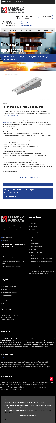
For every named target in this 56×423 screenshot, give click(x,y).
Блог (32, 255)
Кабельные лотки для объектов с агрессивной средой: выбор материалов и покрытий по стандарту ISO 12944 (26, 361)
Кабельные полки (7, 122)
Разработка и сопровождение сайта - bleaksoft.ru (15, 419)
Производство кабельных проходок (9, 315)
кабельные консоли (12, 115)
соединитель (46, 346)
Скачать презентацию (28, 22)
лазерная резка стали (42, 346)
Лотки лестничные (8, 295)
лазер (26, 346)
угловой (13, 346)
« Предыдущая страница (22, 177)
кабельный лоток (35, 342)
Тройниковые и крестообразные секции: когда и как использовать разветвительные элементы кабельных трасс (27, 368)
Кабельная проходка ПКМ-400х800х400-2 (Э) (34, 384)
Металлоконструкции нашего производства (11, 320)
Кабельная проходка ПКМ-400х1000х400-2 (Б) (34, 387)
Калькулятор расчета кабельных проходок (43, 258)
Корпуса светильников (6, 317)
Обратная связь (35, 238)
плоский (39, 344)
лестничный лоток (9, 344)
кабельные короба (4, 344)
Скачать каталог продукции (29, 23)
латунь (34, 346)
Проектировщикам (36, 246)
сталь (11, 346)
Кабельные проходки (9, 304)
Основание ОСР (4, 382)
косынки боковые (23, 346)
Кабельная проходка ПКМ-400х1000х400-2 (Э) (11, 387)
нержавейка (44, 344)
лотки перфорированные (24, 344)
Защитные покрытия (37, 235)
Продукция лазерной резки (7, 319)
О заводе (33, 223)
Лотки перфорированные (10, 292)
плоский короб (44, 340)
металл (32, 346)
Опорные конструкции (9, 286)
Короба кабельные (8, 289)
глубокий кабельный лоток (17, 346)
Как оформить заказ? (27, 25)
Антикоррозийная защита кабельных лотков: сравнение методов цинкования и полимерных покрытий (25, 366)
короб (24, 342)
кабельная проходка (16, 340)
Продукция (34, 226)
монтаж (29, 346)
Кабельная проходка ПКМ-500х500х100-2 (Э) (19, 382)
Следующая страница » (34, 177)
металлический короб (6, 340)
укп (2, 346)
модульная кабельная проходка (12, 342)
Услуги (33, 229)
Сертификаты (35, 243)
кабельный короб (41, 342)
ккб (11, 340)
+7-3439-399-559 (19, 1)
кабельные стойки (29, 344)
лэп (27, 346)
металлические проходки (37, 340)
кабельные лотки (20, 342)
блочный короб (49, 338)
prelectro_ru (6, 240)
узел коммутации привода (7, 346)
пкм (53, 340)
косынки (1, 346)
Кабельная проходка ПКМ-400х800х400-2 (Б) (11, 386)
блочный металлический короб (39, 338)
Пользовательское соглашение (12, 266)
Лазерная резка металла (38, 232)
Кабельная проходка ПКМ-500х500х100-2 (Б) (42, 382)
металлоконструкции (13, 338)
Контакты (34, 240)
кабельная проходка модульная (50, 344)
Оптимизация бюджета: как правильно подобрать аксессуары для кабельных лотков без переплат (24, 362)
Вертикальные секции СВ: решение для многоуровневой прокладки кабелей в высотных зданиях (23, 364)
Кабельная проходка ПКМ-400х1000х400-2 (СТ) (11, 389)
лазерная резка (46, 342)
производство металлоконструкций (16, 344)
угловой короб (49, 340)
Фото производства (36, 266)
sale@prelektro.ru (10, 25)
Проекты (33, 249)
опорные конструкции (3, 342)
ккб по (41, 344)
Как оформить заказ (36, 252)
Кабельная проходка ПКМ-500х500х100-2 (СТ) (11, 384)
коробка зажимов (29, 342)
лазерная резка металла (35, 344)
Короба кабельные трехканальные (12, 301)
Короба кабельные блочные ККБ (12, 298)
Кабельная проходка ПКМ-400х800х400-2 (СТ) (34, 386)
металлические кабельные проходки (26, 340)
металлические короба (27, 338)
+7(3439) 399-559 (13, 192)
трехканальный (37, 346)
